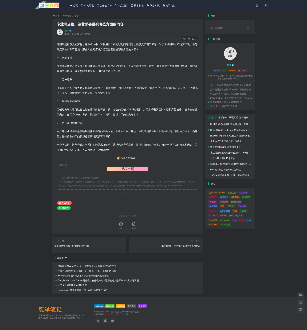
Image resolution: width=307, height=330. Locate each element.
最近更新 (233, 117)
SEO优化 (213, 215)
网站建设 (235, 196)
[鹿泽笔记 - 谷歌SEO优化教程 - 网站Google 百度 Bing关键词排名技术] (51, 309)
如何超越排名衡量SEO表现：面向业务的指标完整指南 (231, 89)
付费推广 (231, 206)
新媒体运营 (236, 201)
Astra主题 (225, 224)
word (235, 210)
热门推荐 (212, 117)
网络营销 (242, 192)
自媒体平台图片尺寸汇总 (222, 158)
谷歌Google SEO (217, 192)
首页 (57, 15)
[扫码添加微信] (300, 295)
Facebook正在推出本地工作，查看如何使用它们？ (83, 289)
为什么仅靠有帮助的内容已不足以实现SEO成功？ (231, 85)
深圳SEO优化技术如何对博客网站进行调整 (231, 163)
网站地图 (110, 306)
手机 (222, 206)
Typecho (244, 210)
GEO (241, 219)
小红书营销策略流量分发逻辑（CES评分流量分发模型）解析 (240, 152)
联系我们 (121, 306)
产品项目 (67, 15)
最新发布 (222, 117)
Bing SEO (213, 224)
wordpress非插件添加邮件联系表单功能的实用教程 (83, 275)
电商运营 (224, 201)
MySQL (238, 215)
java (234, 219)
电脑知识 (213, 201)
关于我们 (132, 306)
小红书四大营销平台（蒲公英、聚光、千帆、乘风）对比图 (87, 270)
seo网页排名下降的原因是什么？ (226, 169)
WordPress (225, 210)
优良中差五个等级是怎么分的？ (226, 141)
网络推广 (224, 196)
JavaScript (225, 219)
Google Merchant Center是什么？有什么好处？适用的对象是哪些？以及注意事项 (98, 280)
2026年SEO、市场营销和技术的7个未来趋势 (231, 97)
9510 (218, 70)
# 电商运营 (64, 207)
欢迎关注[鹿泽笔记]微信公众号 (225, 146)
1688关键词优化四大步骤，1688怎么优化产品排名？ (236, 175)
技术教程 (213, 206)
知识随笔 (246, 196)
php (231, 215)
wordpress (126, 311)
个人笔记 (213, 210)
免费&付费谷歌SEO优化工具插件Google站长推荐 (235, 135)
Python (223, 215)
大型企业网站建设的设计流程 (72, 285)
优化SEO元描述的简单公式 (223, 106)
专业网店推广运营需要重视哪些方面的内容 (90, 24)
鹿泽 (66, 30)
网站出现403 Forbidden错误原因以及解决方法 (233, 130)
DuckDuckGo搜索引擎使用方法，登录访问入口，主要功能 (239, 124)
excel (248, 219)
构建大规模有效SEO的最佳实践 (226, 101)
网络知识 (213, 196)
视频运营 (232, 192)
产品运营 (242, 206)
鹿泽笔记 (115, 311)
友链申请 (99, 306)
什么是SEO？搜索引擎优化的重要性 (228, 93)
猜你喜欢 (243, 117)
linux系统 (213, 219)
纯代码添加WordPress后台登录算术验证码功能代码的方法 (87, 266)
